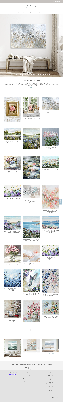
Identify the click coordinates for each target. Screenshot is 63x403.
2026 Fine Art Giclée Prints (50, 352)
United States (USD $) (56, 1)
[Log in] (58, 7)
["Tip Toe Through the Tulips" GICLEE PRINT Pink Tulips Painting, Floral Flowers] (50, 137)
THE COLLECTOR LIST (27, 374)
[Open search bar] (57, 7)
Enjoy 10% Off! (60, 201)
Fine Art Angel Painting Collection (31, 353)
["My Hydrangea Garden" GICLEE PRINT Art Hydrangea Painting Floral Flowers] (50, 250)
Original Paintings (50, 375)
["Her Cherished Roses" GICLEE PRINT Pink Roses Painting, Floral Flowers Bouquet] (12, 254)
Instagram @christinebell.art (31, 91)
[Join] (39, 381)
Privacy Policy (51, 390)
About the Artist (50, 382)
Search (51, 391)
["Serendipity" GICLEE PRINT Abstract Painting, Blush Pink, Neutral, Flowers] (31, 253)
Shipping (50, 387)
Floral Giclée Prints (31, 87)
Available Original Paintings (12, 357)
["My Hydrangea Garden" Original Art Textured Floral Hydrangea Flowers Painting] (12, 191)
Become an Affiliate (50, 386)
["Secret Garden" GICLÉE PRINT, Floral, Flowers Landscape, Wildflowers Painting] (50, 162)
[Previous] (23, 1)
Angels (51, 378)
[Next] (40, 1)
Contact (50, 379)
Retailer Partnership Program (50, 383)
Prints (50, 376)
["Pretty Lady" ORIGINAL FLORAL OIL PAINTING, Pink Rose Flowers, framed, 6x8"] (31, 107)
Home (50, 374)
